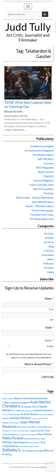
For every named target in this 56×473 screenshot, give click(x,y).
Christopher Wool (28, 406)
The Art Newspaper (42, 210)
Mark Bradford (31, 434)
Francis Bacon (29, 414)
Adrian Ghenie (7, 399)
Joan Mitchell (41, 427)
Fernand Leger (14, 414)
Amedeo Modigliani (20, 402)
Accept (50, 346)
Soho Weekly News (43, 201)
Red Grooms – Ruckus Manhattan (35, 197)
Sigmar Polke (33, 446)
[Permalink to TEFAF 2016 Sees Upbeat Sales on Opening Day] (28, 98)
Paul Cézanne (29, 438)
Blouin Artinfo (46, 171)
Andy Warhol (40, 402)
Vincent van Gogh (34, 450)
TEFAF (23, 451)
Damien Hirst (29, 411)
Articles (49, 237)
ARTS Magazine (45, 167)
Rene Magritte (21, 442)
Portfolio (49, 193)
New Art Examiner (43, 189)
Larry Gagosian (31, 430)
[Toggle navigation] (28, 6)
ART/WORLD (46, 159)
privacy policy (41, 467)
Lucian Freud (44, 430)
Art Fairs (49, 233)
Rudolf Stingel (23, 446)
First (51, 309)
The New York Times (42, 214)
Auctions (49, 242)
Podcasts (48, 263)
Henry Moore (14, 423)
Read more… (20, 129)
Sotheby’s (11, 449)
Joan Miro (31, 427)
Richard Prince (34, 442)
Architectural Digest (42, 146)
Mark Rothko (44, 434)
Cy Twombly (17, 410)
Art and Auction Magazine (39, 150)
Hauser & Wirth (37, 418)
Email (49, 327)
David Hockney (43, 410)
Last (51, 319)
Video (50, 272)
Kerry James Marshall (16, 431)
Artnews (49, 163)
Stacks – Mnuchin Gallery (40, 206)
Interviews (47, 254)
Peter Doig (40, 438)
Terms (49, 340)
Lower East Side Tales (41, 184)
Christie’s (11, 405)
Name (49, 298)
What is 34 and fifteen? (39, 364)
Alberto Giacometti (24, 398)
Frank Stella (42, 414)
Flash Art (49, 176)
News (50, 259)
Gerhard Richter (20, 418)
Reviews (49, 267)
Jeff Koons (22, 427)
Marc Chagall (21, 434)
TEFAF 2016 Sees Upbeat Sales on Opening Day (27, 104)
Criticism (49, 250)
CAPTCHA (47, 377)
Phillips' (7, 442)
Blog (51, 246)
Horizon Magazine (43, 180)
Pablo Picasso (12, 438)
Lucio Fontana (9, 434)
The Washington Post (41, 219)
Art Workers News (43, 154)
